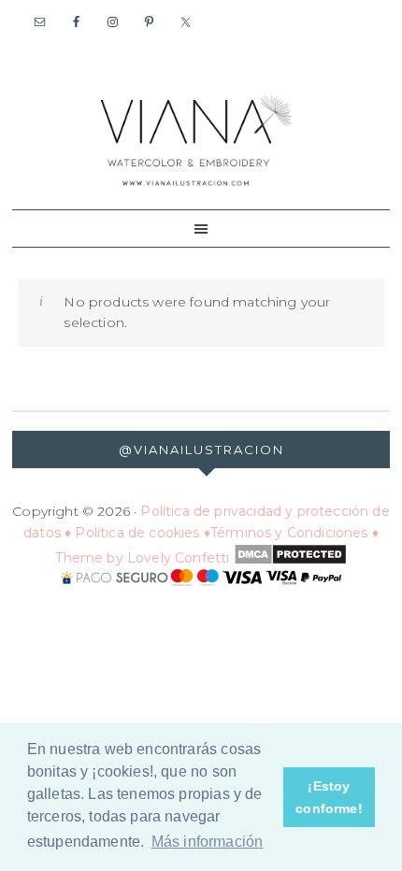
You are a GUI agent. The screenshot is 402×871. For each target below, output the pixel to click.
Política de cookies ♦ (142, 532)
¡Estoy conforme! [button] (329, 797)
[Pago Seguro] (201, 578)
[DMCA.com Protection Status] (287, 558)
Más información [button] (207, 842)
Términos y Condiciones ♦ (294, 532)
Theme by (91, 558)
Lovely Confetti (178, 558)
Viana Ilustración (196, 139)
